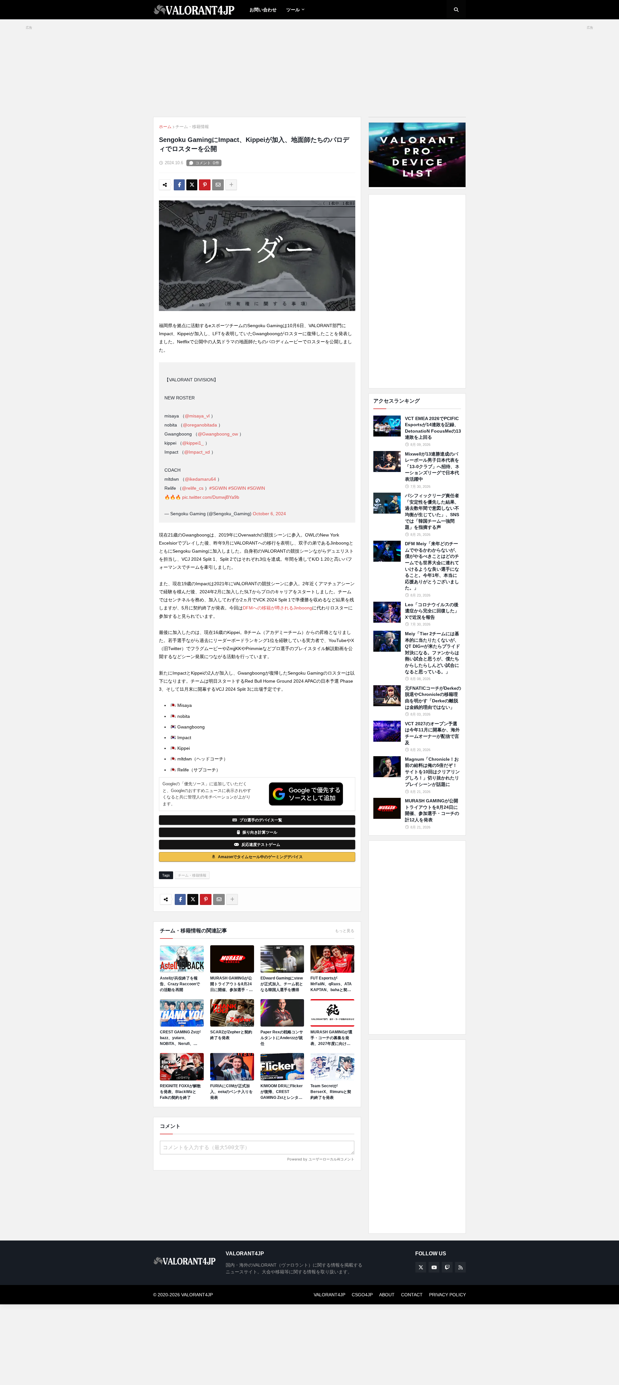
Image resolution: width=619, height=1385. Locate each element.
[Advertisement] (417, 291)
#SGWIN (218, 488)
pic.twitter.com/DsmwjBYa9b (210, 497)
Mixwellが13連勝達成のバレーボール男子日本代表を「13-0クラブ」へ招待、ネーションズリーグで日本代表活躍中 (432, 466)
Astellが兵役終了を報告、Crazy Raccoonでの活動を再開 (180, 984)
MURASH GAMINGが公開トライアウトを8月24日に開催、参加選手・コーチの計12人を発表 (231, 984)
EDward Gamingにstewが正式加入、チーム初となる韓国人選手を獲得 (281, 984)
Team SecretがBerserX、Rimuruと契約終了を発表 (330, 1092)
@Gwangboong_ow (218, 434)
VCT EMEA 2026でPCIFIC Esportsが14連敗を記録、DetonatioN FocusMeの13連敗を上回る (433, 428)
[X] (191, 184)
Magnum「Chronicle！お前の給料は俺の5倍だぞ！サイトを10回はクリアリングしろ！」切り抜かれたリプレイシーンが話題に (432, 772)
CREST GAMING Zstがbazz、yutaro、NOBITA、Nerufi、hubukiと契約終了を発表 (181, 1038)
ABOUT (387, 1294)
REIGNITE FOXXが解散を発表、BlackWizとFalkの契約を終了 (180, 1092)
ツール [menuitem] (293, 9)
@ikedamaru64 (200, 479)
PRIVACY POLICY (447, 1294)
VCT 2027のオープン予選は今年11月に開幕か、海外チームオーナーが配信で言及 (432, 733)
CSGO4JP (362, 1294)
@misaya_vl (197, 415)
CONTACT (412, 1294)
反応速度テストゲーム (260, 844)
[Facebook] (179, 184)
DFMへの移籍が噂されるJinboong (277, 607)
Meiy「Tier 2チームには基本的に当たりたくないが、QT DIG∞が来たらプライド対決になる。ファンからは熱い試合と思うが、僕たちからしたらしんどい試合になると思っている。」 (432, 652)
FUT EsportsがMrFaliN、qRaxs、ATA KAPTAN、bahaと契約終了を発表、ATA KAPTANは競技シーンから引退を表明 (332, 984)
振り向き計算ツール (259, 832)
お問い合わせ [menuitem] (263, 9)
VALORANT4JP (329, 1294)
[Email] (218, 184)
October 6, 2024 (269, 513)
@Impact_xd (197, 452)
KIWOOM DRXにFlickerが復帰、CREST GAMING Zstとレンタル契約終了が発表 (281, 1092)
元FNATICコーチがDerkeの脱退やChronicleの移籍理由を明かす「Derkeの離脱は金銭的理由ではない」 (433, 698)
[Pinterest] (205, 184)
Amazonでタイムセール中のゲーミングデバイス (260, 857)
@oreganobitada (200, 424)
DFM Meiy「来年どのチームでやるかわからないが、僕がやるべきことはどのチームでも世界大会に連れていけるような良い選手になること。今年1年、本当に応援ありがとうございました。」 (432, 565)
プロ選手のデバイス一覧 (261, 820)
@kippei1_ (193, 443)
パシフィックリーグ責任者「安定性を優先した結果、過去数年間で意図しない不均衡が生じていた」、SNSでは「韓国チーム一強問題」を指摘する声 (432, 511)
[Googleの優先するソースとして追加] (306, 794)
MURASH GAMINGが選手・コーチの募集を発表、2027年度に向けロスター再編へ (331, 1038)
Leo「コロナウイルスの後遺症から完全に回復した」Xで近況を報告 (432, 611)
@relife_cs (192, 488)
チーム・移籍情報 (192, 126)
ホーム (165, 126)
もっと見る (344, 930)
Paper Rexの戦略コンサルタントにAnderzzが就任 (281, 1038)
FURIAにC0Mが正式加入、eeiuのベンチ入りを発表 (231, 1092)
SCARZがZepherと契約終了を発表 (231, 1035)
